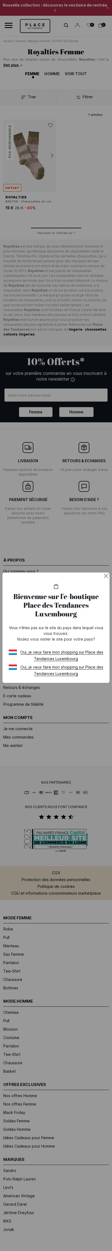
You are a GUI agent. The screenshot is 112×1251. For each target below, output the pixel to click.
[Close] (106, 576)
